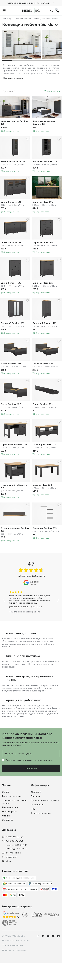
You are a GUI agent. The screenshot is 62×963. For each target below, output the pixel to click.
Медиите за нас (10, 807)
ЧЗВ (33, 808)
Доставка (36, 792)
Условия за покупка (12, 945)
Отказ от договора (41, 813)
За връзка (7, 820)
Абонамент (31, 768)
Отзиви (6, 815)
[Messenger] (54, 936)
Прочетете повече (13, 78)
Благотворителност (12, 796)
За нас (5, 792)
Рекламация (37, 804)
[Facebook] (39, 936)
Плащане (35, 796)
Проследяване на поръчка (45, 800)
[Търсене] (52, 11)
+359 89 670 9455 (14, 840)
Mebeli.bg (7, 18)
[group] (31, 598)
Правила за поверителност (16, 940)
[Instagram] (44, 936)
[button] (31, 3)
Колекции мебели (22, 18)
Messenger (11, 857)
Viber (8, 861)
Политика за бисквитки (14, 950)
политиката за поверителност (37, 760)
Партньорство (9, 811)
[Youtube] (49, 936)
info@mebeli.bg (13, 852)
